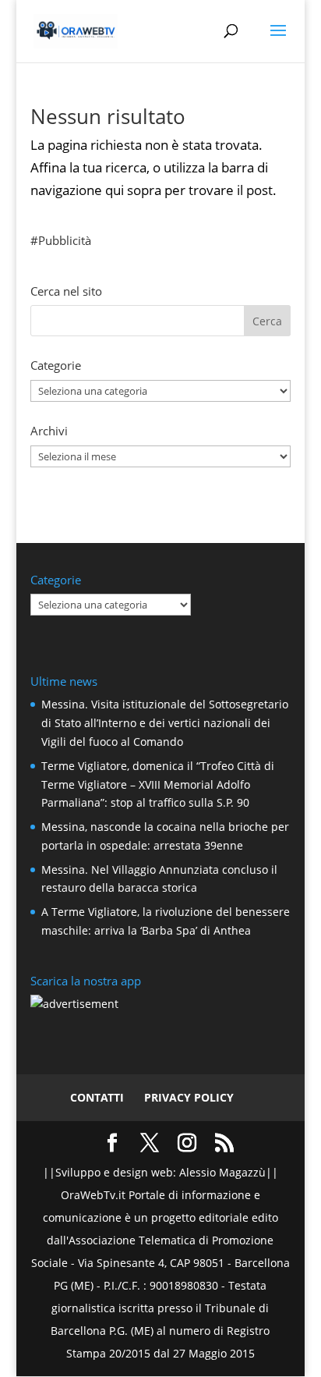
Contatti (97, 1097)
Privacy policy (189, 1097)
